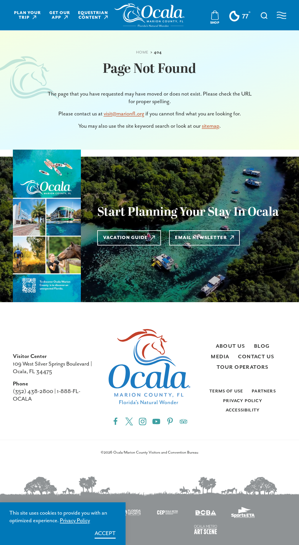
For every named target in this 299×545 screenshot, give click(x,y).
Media (220, 357)
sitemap (210, 126)
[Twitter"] (129, 421)
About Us (230, 346)
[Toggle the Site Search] (264, 15)
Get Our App (59, 15)
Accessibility (243, 410)
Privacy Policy (242, 400)
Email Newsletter (201, 238)
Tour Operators (243, 367)
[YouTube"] (156, 421)
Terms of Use (226, 391)
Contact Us (256, 357)
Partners (264, 391)
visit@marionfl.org (124, 113)
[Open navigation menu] (281, 15)
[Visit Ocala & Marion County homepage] (149, 15)
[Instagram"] (143, 421)
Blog (262, 346)
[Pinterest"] (170, 421)
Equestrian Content (93, 15)
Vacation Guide (125, 238)
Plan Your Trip (27, 15)
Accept (105, 533)
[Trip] (183, 421)
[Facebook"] (115, 421)
